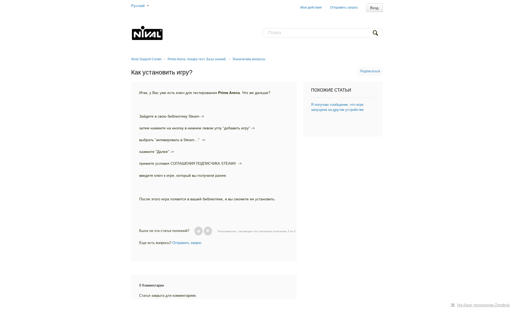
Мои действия (311, 7)
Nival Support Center (146, 59)
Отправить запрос (344, 7)
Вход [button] (374, 8)
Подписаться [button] (370, 71)
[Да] (198, 231)
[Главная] (147, 32)
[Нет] (208, 231)
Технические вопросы (248, 59)
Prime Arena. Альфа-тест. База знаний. (197, 59)
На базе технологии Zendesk (483, 305)
